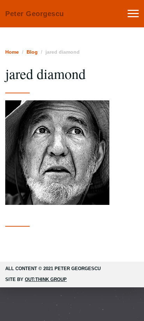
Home (12, 52)
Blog (32, 52)
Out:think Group (46, 279)
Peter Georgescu (34, 14)
